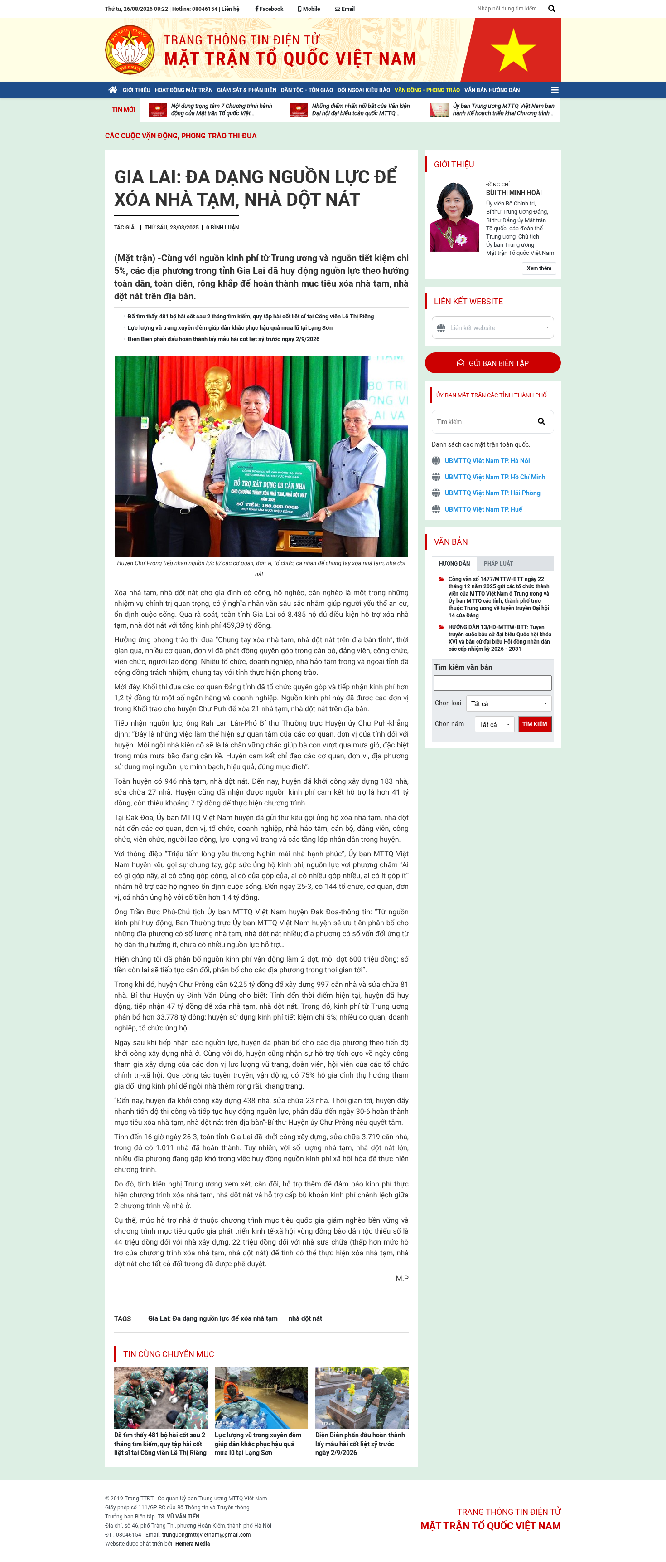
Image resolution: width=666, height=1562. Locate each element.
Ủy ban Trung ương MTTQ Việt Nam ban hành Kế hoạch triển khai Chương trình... (504, 110)
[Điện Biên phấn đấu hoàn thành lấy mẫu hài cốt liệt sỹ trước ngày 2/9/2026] (362, 1397)
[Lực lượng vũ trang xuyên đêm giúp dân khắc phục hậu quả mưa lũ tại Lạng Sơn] (261, 1397)
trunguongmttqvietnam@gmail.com (206, 1535)
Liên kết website (468, 301)
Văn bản (451, 542)
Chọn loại (448, 703)
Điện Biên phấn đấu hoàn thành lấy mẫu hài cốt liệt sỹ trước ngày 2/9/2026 (360, 1443)
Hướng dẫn (454, 564)
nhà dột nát (305, 1318)
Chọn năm (449, 723)
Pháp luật (498, 564)
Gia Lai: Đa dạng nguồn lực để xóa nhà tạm (213, 1318)
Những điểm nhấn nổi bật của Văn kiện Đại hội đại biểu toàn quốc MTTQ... (361, 110)
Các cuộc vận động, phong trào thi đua (181, 136)
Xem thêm (539, 268)
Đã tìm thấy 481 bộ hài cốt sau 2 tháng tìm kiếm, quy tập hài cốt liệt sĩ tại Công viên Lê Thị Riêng (160, 1443)
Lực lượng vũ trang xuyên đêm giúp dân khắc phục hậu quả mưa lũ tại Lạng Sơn (258, 1443)
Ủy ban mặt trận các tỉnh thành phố (491, 395)
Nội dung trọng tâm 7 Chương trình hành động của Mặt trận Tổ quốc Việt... (221, 110)
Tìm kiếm (534, 724)
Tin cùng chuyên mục (168, 1354)
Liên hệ (230, 9)
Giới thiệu (454, 164)
